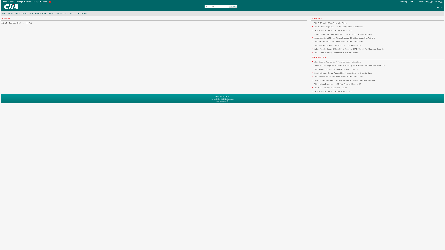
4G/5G (72, 13)
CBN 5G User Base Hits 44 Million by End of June (333, 30)
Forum (18, 2)
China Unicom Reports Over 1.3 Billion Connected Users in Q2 (337, 84)
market (28, 2)
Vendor (31, 13)
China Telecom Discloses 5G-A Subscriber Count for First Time (337, 45)
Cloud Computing (81, 13)
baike (45, 2)
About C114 (411, 2)
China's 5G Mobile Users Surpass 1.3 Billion (330, 23)
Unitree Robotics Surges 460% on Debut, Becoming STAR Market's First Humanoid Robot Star (349, 49)
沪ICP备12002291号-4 (222, 101)
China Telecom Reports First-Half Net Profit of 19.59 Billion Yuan (338, 42)
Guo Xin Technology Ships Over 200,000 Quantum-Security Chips (338, 27)
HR (23, 2)
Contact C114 (423, 2)
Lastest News (317, 18)
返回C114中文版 (436, 2)
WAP (35, 2)
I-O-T (67, 13)
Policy (17, 13)
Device (37, 13)
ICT (41, 13)
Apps (46, 13)
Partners (403, 2)
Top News (11, 13)
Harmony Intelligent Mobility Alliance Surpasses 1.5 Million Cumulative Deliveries (344, 38)
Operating (24, 13)
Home (4, 2)
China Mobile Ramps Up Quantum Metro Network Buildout (336, 53)
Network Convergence (56, 13)
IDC (40, 2)
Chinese (11, 2)
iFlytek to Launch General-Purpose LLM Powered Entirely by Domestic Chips (343, 34)
